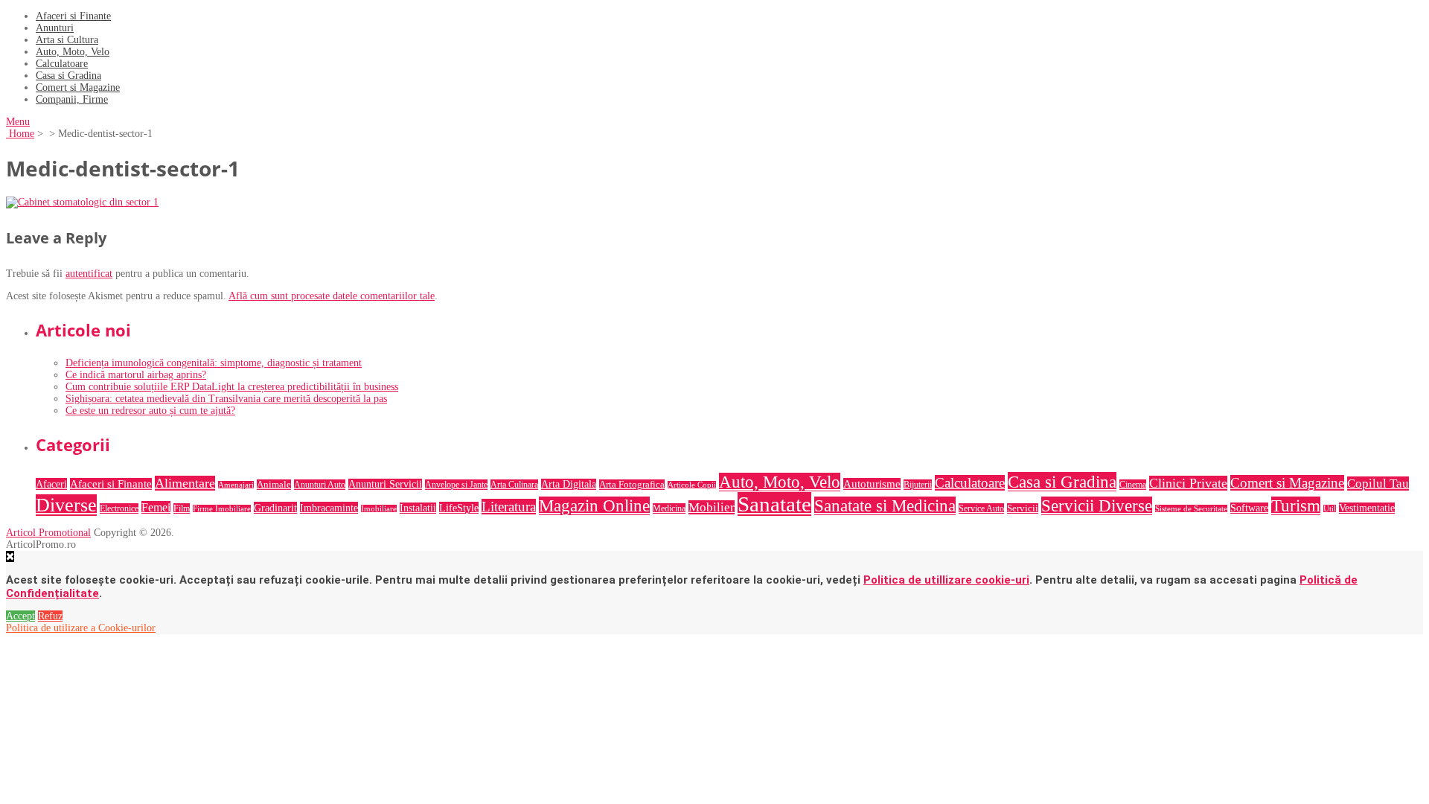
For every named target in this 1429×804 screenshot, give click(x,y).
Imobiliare (379, 509)
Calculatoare (62, 63)
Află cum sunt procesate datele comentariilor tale (331, 296)
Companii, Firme (72, 99)
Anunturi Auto (319, 484)
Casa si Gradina (68, 75)
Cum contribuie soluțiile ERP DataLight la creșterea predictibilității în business (231, 386)
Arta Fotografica (632, 484)
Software (1249, 508)
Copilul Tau (1378, 483)
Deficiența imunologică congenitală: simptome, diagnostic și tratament (213, 362)
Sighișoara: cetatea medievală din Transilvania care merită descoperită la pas (226, 398)
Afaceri (51, 484)
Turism (1295, 506)
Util (1329, 509)
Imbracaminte (329, 508)
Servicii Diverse (1096, 506)
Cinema (1132, 484)
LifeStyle (459, 508)
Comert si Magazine (78, 87)
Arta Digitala (568, 484)
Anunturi (55, 28)
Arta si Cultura (67, 39)
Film (181, 508)
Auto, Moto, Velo (72, 51)
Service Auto (981, 508)
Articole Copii (692, 485)
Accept (20, 616)
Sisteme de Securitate (1191, 509)
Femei (155, 507)
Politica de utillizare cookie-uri (946, 580)
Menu (18, 121)
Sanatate (774, 504)
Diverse (66, 505)
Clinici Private (1188, 483)
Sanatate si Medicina (885, 506)
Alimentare (185, 483)
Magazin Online (594, 506)
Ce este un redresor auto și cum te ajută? (150, 410)
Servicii (1022, 508)
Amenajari (236, 485)
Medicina (669, 508)
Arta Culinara (514, 484)
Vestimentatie (1367, 508)
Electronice (119, 508)
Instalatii (418, 508)
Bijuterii (918, 484)
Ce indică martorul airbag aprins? (135, 374)
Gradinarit (275, 508)
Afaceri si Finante (73, 16)
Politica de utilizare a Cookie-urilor (81, 628)
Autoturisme (872, 484)
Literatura (509, 506)
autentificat (88, 273)
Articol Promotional (48, 532)
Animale (274, 484)
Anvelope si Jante (456, 484)
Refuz (50, 616)
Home (20, 133)
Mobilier (711, 507)
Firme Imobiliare (222, 509)
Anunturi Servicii (385, 484)
